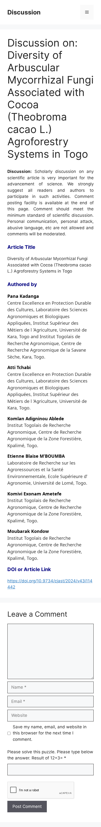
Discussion (24, 12)
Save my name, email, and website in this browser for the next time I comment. (50, 733)
